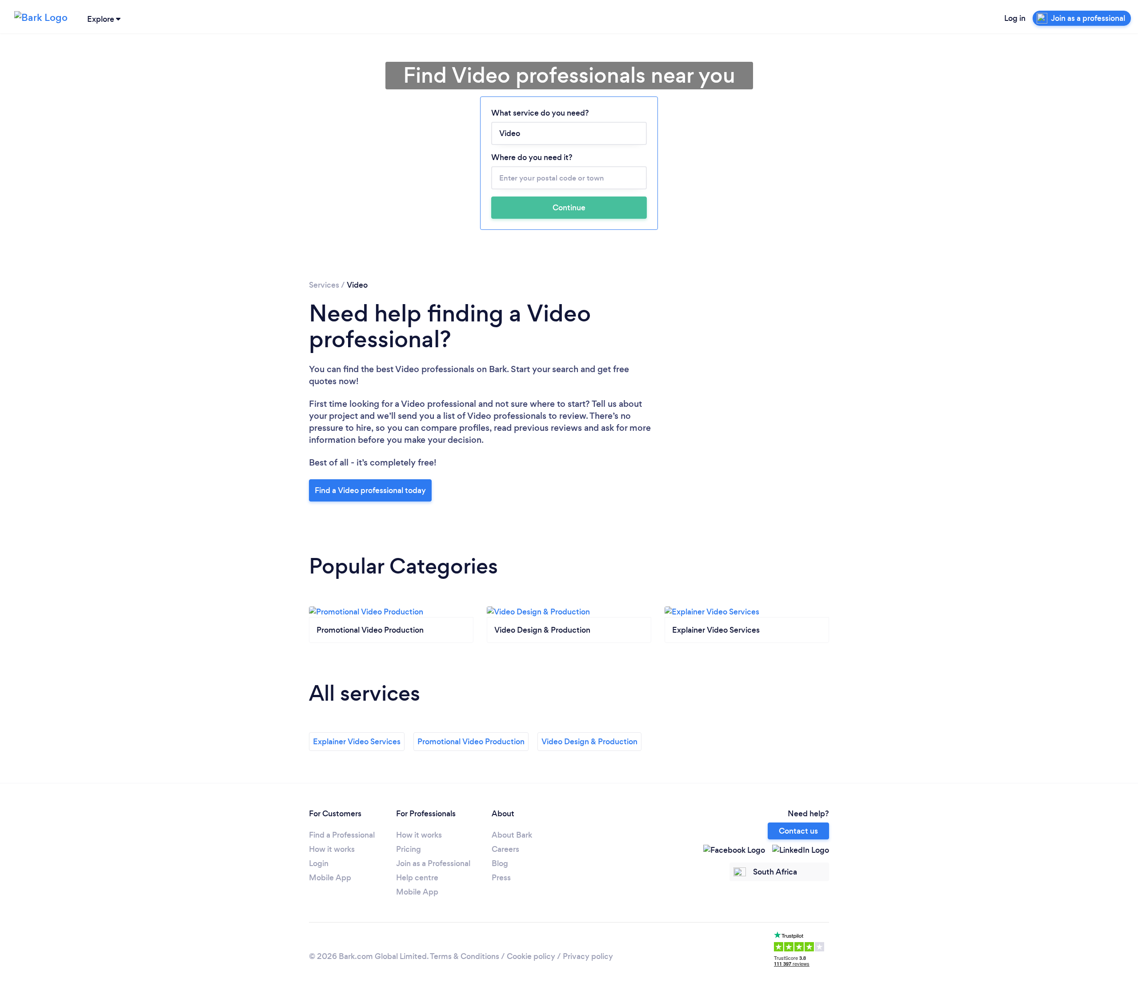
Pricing (408, 849)
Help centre (417, 877)
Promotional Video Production (471, 741)
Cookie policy (531, 956)
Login (319, 863)
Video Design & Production (589, 741)
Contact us (798, 831)
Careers (505, 849)
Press (501, 877)
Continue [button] (569, 207)
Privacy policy (588, 956)
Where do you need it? (532, 157)
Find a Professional (342, 835)
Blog (500, 863)
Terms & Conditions (464, 956)
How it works (332, 849)
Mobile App (330, 877)
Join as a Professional (433, 863)
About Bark (512, 835)
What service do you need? (540, 113)
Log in (1015, 18)
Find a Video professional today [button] (370, 490)
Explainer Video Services (357, 741)
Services (324, 285)
